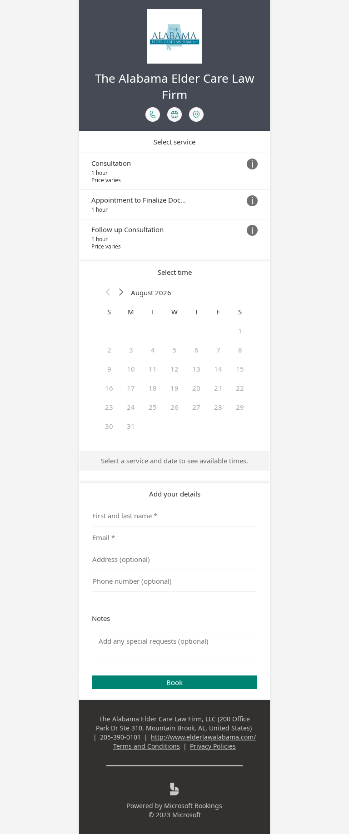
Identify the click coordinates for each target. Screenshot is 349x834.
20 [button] (196, 387)
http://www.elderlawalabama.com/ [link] (203, 737)
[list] (174, 204)
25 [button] (153, 407)
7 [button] (218, 349)
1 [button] (240, 330)
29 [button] (240, 407)
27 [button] (196, 407)
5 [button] (175, 349)
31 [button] (131, 426)
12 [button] (174, 368)
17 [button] (131, 387)
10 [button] (131, 368)
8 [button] (240, 349)
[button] (108, 292)
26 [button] (174, 407)
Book (174, 682)
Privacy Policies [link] (213, 746)
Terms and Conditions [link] (146, 746)
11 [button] (153, 368)
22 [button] (240, 387)
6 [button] (196, 349)
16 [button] (109, 387)
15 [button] (240, 368)
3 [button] (131, 349)
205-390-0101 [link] (120, 737)
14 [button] (218, 368)
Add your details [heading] (174, 493)
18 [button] (153, 387)
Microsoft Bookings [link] (193, 805)
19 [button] (174, 387)
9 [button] (109, 368)
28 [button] (218, 407)
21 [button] (218, 387)
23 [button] (109, 407)
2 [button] (109, 349)
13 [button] (196, 368)
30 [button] (109, 426)
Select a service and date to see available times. (174, 460)
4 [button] (153, 349)
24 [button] (131, 407)
